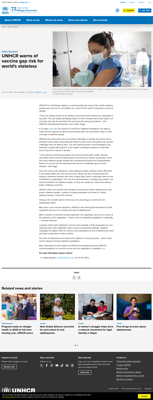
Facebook (46, 365)
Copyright (148, 388)
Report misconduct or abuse (128, 372)
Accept (144, 396)
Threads (72, 365)
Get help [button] (146, 10)
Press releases (13, 27)
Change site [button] (23, 2)
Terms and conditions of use (131, 388)
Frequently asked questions (128, 361)
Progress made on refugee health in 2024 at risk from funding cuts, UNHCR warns (17, 330)
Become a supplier (124, 379)
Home (4, 27)
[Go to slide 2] (78, 346)
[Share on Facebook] (79, 278)
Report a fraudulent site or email (130, 375)
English (123, 2)
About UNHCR (13, 20)
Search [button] (110, 10)
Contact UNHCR (123, 365)
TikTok (62, 365)
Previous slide (4, 306)
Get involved (100, 20)
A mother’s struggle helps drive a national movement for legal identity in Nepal (95, 330)
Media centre (122, 368)
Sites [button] (117, 10)
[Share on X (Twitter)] (74, 278)
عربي (149, 2)
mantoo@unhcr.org (65, 257)
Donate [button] (130, 10)
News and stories (77, 20)
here (103, 248)
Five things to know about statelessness (131, 328)
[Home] (17, 10)
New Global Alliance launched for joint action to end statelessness (57, 330)
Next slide (149, 306)
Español (141, 2)
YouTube (56, 365)
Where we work (54, 20)
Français (132, 2)
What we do (33, 20)
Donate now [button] (9, 366)
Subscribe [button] (84, 372)
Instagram (51, 365)
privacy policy (9, 397)
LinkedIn (67, 365)
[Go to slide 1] (76, 346)
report (51, 128)
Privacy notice (113, 388)
